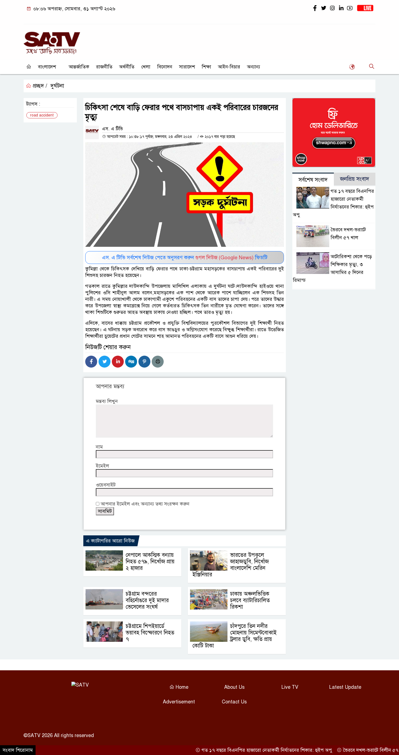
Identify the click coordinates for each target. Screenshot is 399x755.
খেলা (145, 67)
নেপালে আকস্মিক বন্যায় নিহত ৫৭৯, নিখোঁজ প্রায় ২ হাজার (150, 561)
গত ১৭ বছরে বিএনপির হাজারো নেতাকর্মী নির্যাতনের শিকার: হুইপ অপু (253, 750)
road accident (42, 115)
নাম (99, 447)
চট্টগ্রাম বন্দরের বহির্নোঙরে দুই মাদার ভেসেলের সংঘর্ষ (147, 600)
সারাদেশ (187, 67)
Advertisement (179, 702)
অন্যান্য (253, 67)
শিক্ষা (206, 67)
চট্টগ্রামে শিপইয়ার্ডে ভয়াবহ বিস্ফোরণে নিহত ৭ (150, 633)
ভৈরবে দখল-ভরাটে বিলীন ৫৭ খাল (362, 750)
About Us (234, 687)
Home (181, 687)
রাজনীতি (104, 67)
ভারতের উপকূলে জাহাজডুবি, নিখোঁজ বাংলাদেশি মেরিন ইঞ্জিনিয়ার (230, 565)
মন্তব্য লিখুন (107, 401)
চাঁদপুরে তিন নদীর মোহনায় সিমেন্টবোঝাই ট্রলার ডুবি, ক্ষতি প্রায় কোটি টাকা (234, 636)
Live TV (289, 687)
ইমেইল (102, 466)
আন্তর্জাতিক (79, 67)
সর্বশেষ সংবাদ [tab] (313, 179)
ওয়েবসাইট (106, 485)
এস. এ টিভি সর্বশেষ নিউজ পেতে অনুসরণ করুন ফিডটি (184, 257)
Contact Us (234, 702)
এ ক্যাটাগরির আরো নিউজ (110, 541)
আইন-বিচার (229, 67)
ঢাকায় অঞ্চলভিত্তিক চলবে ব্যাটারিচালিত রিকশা (250, 600)
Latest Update (345, 687)
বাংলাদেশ (47, 67)
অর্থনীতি (126, 67)
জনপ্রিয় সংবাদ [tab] (354, 179)
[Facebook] (91, 362)
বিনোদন (164, 67)
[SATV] (52, 40)
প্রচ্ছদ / (39, 86)
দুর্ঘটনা (57, 86)
